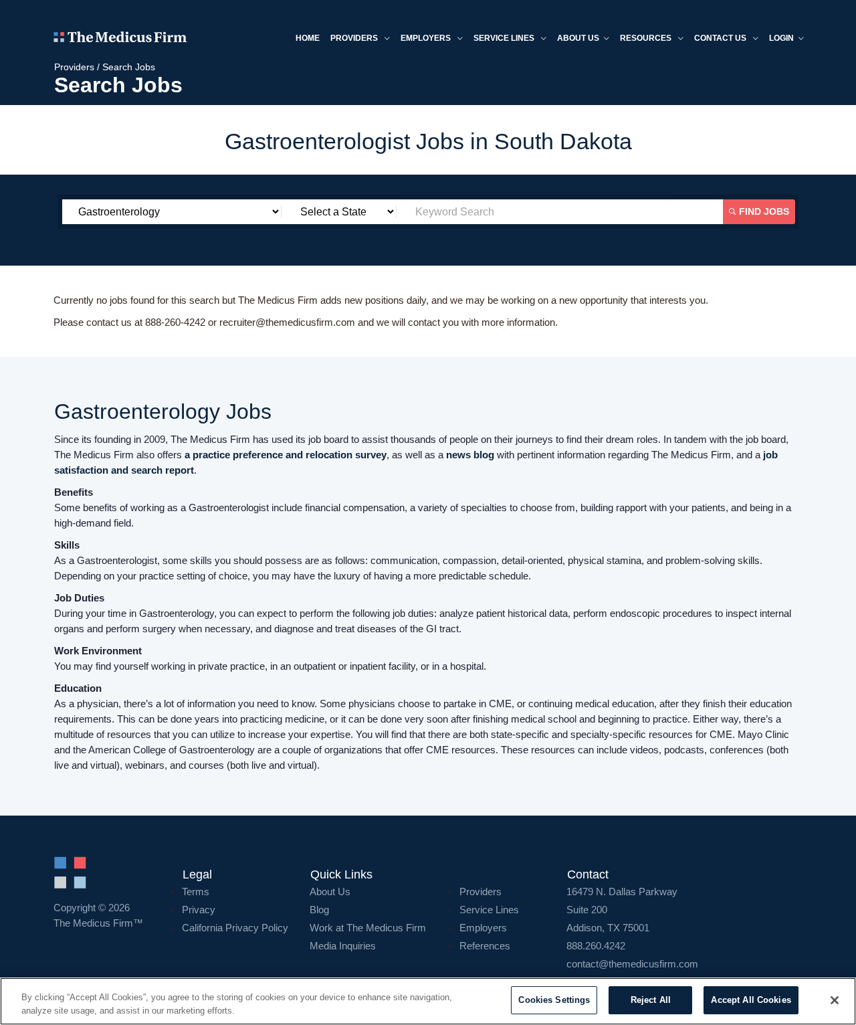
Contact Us (721, 38)
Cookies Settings (554, 1000)
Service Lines (504, 38)
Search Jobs (128, 67)
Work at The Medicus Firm (368, 927)
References (484, 945)
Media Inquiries (343, 945)
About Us (330, 891)
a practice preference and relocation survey (286, 454)
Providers (355, 38)
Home (308, 38)
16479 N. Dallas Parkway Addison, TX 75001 (621, 909)
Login (781, 38)
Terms (195, 891)
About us (578, 38)
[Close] (834, 1000)
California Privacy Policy (235, 927)
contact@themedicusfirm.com (632, 963)
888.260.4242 (595, 945)
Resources (646, 38)
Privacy (198, 909)
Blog (319, 909)
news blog (470, 454)
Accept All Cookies (750, 1000)
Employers (427, 38)
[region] (428, 1001)
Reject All (651, 1000)
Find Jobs (762, 211)
